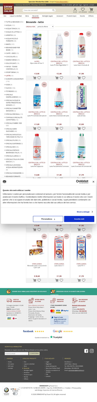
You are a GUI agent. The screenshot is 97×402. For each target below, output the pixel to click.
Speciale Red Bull (14, 114)
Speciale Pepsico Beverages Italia (14, 151)
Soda (9, 85)
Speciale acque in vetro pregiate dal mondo (13, 102)
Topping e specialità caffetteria (14, 118)
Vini (5, 16)
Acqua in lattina (14, 32)
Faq (47, 374)
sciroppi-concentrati (15, 80)
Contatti (91, 5)
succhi (10, 88)
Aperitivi (11, 35)
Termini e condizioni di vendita (53, 371)
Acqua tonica (13, 28)
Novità (82, 16)
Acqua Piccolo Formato (12, 39)
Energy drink (13, 60)
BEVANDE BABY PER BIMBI (13, 48)
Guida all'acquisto (51, 366)
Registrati (85, 5)
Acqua (10, 25)
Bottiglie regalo (47, 16)
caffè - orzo (12, 53)
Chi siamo (69, 5)
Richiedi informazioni (79, 305)
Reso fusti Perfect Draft (53, 368)
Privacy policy (76, 388)
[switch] (15, 393)
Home (63, 5)
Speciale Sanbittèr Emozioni (13, 109)
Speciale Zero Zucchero (11, 130)
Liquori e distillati (16, 16)
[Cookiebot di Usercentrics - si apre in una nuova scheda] (78, 181)
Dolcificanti (12, 63)
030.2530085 (79, 366)
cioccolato (12, 56)
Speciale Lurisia (13, 156)
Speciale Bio (12, 147)
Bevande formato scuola (13, 177)
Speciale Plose (13, 140)
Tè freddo (11, 91)
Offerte (90, 16)
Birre (27, 16)
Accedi (75, 12)
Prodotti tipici (71, 16)
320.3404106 (42, 5)
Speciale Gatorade (14, 143)
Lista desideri (83, 12)
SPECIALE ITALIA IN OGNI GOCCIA (15, 160)
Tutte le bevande (14, 22)
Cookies (68, 388)
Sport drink (12, 72)
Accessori (60, 16)
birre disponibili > (62, 2)
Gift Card (75, 5)
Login (80, 5)
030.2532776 (26, 5)
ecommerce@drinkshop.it (76, 370)
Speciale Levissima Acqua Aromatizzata (14, 167)
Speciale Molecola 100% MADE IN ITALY (14, 135)
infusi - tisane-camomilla (12, 67)
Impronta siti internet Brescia (52, 390)
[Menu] (19, 388)
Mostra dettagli (83, 212)
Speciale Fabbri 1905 (14, 124)
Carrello (91, 12)
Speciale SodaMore (15, 173)
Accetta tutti (79, 219)
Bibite (10, 44)
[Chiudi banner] (93, 182)
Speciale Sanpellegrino (13, 96)
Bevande (35, 16)
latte (9, 76)
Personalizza (46, 219)
